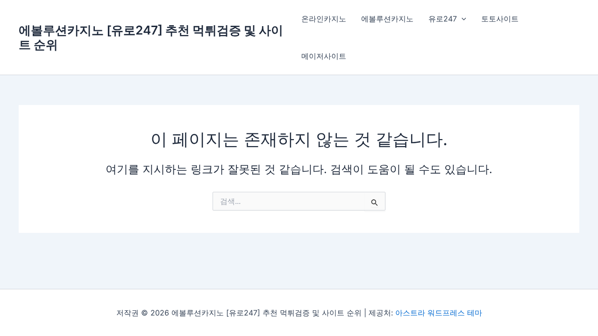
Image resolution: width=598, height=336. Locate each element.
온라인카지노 (323, 18)
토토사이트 (500, 18)
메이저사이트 (323, 56)
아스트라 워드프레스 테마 (438, 312)
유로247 (442, 18)
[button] (461, 18)
